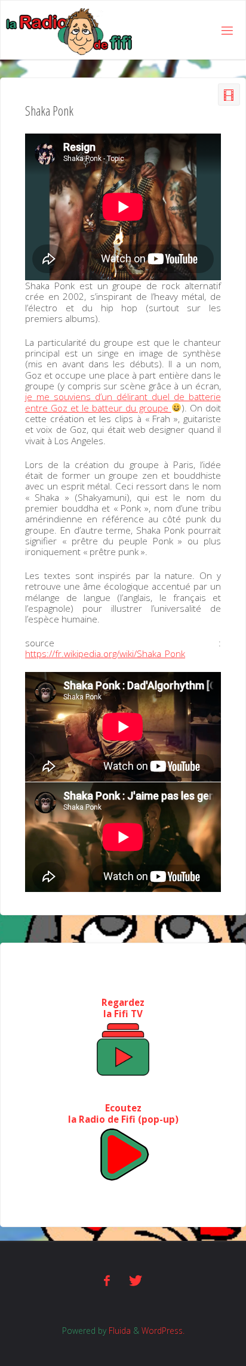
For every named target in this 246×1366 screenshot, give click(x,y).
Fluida (118, 1330)
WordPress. (163, 1330)
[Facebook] (107, 1280)
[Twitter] (135, 1280)
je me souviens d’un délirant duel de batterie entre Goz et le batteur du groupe (123, 402)
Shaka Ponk (49, 110)
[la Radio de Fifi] (69, 30)
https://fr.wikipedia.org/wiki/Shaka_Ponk (105, 653)
